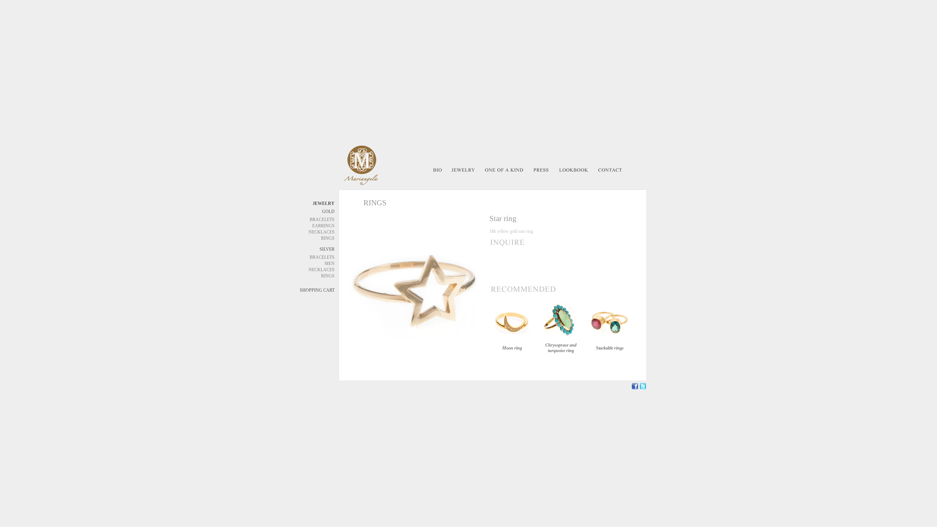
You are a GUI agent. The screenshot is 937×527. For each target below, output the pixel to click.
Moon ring (512, 348)
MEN (330, 263)
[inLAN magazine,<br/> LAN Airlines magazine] (541, 172)
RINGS (328, 238)
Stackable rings (610, 348)
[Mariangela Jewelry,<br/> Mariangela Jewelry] (573, 172)
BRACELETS (322, 219)
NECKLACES (322, 232)
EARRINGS (323, 225)
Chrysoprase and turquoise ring (560, 348)
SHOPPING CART (317, 290)
